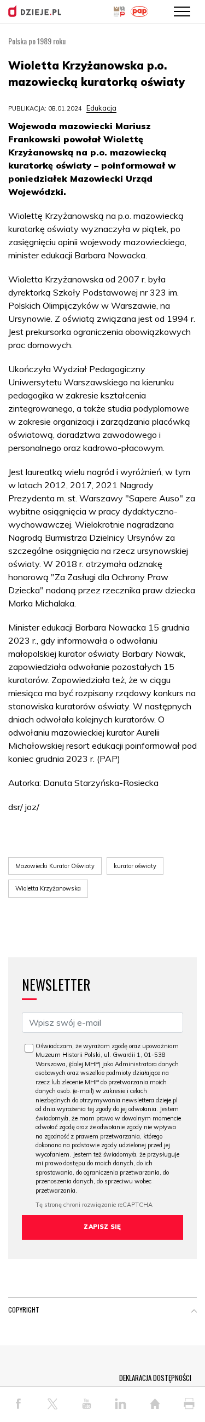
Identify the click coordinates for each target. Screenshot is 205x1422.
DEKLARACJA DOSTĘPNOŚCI (155, 1377)
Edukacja (101, 107)
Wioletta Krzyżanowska (48, 888)
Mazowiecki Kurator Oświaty (55, 866)
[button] (194, 1312)
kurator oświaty (135, 866)
